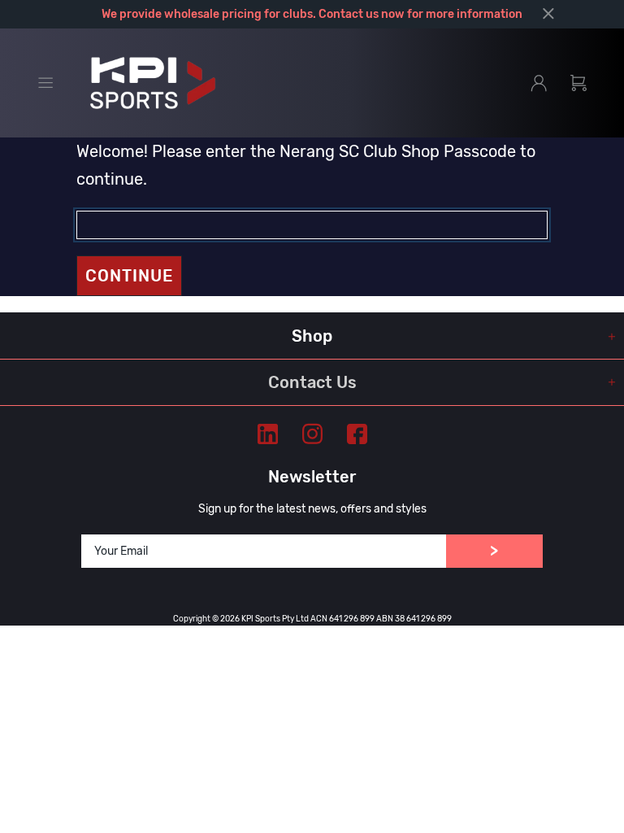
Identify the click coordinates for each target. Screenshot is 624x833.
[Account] (538, 83)
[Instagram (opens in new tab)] (312, 434)
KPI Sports (153, 83)
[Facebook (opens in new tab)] (357, 434)
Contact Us (312, 382)
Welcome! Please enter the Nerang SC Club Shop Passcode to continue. (305, 165)
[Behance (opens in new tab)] (268, 434)
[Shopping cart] (578, 83)
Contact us (348, 14)
